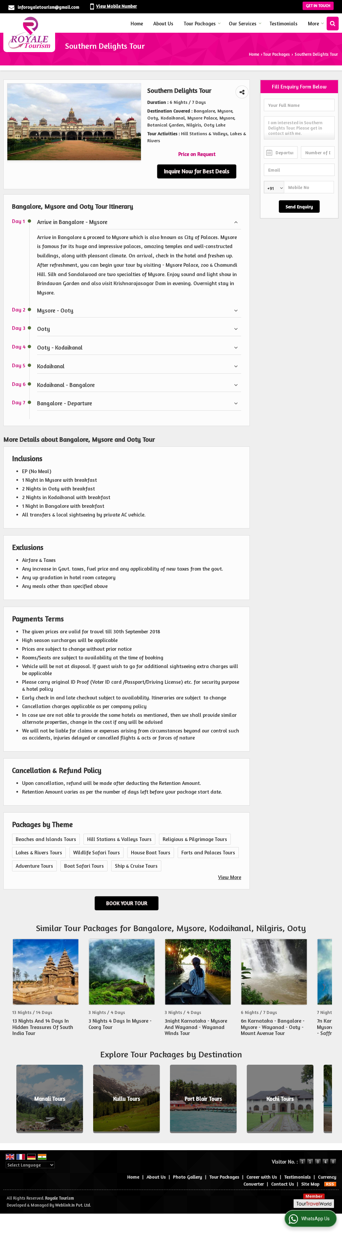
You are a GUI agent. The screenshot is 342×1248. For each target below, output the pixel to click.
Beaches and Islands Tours (46, 839)
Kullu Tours (122, 1098)
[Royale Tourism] (29, 33)
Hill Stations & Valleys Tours (119, 839)
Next (323, 987)
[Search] (333, 23)
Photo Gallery (187, 1177)
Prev (18, 987)
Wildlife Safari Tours (96, 852)
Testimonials (284, 23)
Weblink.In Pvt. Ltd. (73, 1205)
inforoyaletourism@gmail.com (48, 7)
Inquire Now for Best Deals (196, 171)
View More (229, 877)
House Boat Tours (150, 852)
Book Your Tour (126, 903)
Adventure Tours (34, 866)
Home (137, 23)
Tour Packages (200, 23)
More (313, 23)
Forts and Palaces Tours (208, 852)
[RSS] (330, 1184)
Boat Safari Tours (84, 866)
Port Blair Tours (199, 1098)
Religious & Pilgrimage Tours (195, 839)
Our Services (242, 23)
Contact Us (282, 1184)
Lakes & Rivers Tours (39, 852)
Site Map (310, 1184)
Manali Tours (45, 1098)
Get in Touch (318, 5)
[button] (116, 6)
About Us (163, 23)
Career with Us (261, 1177)
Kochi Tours (276, 1098)
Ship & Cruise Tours (136, 866)
